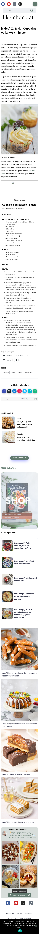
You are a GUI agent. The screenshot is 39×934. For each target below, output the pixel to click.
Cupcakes (5, 372)
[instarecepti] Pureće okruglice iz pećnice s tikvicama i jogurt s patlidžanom (23, 613)
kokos (13, 372)
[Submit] (31, 10)
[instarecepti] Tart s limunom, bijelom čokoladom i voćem (22, 545)
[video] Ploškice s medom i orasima (16, 774)
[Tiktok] (14, 4)
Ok (20, 931)
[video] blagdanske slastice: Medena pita (18, 822)
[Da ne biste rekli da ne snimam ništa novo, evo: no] (10, 852)
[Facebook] (3, 4)
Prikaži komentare (19, 458)
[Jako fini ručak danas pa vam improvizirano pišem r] (10, 876)
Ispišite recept (20, 200)
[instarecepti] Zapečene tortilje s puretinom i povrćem (24, 596)
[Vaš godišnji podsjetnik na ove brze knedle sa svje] (28, 876)
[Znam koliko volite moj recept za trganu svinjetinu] (28, 852)
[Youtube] (9, 4)
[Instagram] (20, 4)
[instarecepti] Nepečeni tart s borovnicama (24, 562)
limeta (20, 372)
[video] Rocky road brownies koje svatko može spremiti (25, 424)
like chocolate (19, 17)
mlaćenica (28, 372)
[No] (36, 926)
